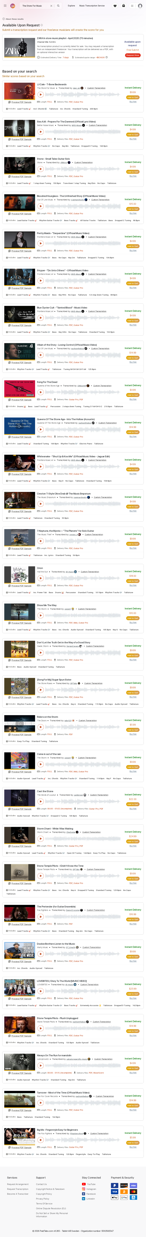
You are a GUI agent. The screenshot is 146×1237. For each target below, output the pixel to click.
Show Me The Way (46, 605)
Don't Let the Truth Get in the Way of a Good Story (63, 642)
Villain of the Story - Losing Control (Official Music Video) (67, 344)
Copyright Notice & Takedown (50, 1189)
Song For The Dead (47, 382)
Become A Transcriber (18, 1193)
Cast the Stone (45, 791)
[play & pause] (40, 95)
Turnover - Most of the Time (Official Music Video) (63, 1092)
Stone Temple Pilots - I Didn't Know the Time (60, 865)
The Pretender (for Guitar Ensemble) (56, 906)
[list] (132, 6)
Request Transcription (17, 1189)
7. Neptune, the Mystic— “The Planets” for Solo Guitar (65, 530)
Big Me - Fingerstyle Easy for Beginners (57, 1129)
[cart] (123, 6)
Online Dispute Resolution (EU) (51, 1208)
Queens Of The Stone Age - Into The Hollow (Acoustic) (66, 419)
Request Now (133, 55)
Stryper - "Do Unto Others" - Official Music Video (62, 270)
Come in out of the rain (49, 754)
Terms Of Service (44, 1203)
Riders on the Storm (47, 716)
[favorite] (115, 6)
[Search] (58, 6)
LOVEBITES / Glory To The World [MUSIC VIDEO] (62, 981)
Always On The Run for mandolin (54, 1055)
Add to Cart (132, 97)
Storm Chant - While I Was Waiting (55, 828)
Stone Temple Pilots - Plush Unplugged (57, 1018)
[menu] (5, 6)
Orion (40, 568)
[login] (140, 5)
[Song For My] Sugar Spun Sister (54, 679)
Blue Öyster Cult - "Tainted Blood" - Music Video (62, 307)
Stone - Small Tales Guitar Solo (53, 158)
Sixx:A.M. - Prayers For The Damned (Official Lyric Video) (66, 121)
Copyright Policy (44, 1193)
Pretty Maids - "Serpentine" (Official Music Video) (63, 233)
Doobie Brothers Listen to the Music (56, 943)
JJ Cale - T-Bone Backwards (52, 84)
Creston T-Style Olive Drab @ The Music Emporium (64, 493)
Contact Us (41, 1184)
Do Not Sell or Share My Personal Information (52, 1215)
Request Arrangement (17, 1184)
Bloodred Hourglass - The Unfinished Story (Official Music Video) (71, 196)
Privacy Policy (42, 1198)
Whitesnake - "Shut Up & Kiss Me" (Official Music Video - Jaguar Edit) (73, 456)
